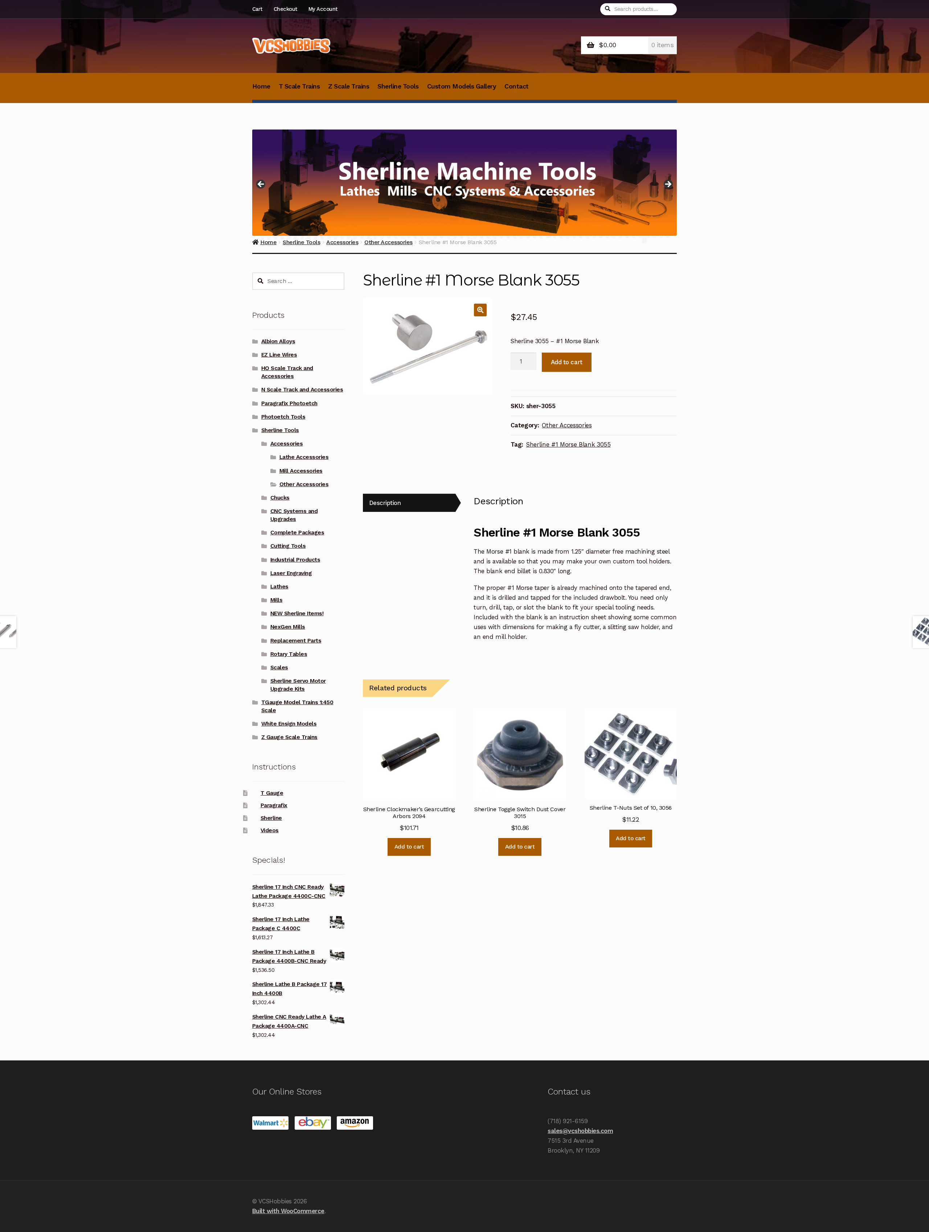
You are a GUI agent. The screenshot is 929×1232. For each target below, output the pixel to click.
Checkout (285, 9)
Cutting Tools (288, 546)
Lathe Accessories (304, 457)
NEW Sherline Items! (297, 613)
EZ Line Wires (279, 355)
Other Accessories (567, 425)
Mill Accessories (301, 471)
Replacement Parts (296, 640)
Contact (516, 86)
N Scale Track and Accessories (302, 389)
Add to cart (566, 362)
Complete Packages (297, 532)
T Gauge (272, 793)
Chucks (280, 497)
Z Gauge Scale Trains (289, 737)
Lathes (279, 586)
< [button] (261, 184)
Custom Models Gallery (461, 86)
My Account (322, 9)
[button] (480, 310)
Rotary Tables (288, 654)
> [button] (667, 184)
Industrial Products (295, 560)
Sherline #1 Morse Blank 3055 (568, 444)
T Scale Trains (299, 86)
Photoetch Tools (283, 417)
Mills (276, 600)
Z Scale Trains (348, 86)
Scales (279, 667)
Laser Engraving (291, 573)
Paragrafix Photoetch (289, 403)
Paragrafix (274, 805)
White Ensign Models (289, 723)
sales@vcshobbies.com (580, 1130)
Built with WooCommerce (288, 1211)
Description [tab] (385, 502)
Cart (257, 9)
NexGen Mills (287, 627)
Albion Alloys (278, 341)
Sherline (271, 818)
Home (261, 86)
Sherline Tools (397, 86)
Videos (270, 830)
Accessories (286, 443)
